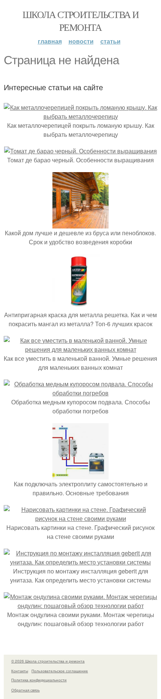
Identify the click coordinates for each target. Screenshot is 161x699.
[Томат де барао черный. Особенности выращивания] (80, 151)
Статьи (110, 41)
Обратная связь (25, 690)
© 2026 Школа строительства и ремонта (48, 661)
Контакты (19, 670)
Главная (50, 41)
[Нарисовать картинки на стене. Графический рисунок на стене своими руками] (80, 518)
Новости (81, 41)
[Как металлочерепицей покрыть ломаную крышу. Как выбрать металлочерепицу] (80, 116)
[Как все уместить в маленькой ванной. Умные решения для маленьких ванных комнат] (80, 349)
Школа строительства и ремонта (80, 20)
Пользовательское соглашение (59, 670)
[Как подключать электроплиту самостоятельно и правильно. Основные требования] (80, 475)
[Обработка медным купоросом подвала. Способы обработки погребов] (80, 393)
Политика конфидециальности (39, 679)
